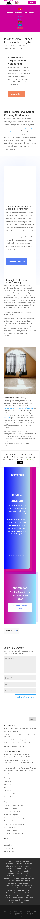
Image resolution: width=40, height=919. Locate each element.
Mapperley (19, 885)
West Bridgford (14, 900)
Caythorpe (27, 868)
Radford (8, 893)
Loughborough (24, 883)
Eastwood (10, 876)
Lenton (27, 881)
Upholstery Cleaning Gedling (14, 746)
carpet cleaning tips (11, 815)
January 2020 (8, 791)
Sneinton (19, 895)
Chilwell (11, 871)
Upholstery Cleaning (11, 830)
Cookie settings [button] (30, 460)
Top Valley (29, 898)
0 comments (21, 48)
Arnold (11, 861)
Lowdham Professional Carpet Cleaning (17, 740)
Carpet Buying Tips (10, 808)
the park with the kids (20, 326)
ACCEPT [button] (20, 463)
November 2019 (9, 794)
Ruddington (18, 893)
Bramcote (18, 866)
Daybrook (20, 873)
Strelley (7, 898)
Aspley (18, 861)
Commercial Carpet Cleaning (14, 818)
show (15, 630)
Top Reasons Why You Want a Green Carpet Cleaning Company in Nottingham (20, 770)
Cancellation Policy (19, 902)
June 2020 (7, 781)
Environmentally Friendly (12, 821)
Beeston (26, 861)
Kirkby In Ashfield (27, 878)
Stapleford (28, 895)
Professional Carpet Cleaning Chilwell (17, 743)
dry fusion (7, 418)
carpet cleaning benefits (12, 812)
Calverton (9, 868)
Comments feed (9, 848)
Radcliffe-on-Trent (24, 890)
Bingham (9, 866)
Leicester (19, 881)
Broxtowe (28, 866)
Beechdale (9, 864)
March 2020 (8, 787)
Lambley (11, 881)
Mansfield (28, 885)
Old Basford (11, 890)
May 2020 (7, 784)
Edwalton (19, 876)
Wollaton (25, 900)
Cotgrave (10, 873)
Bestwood (19, 864)
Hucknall (7, 878)
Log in (6, 842)
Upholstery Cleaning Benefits (14, 833)
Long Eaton (12, 883)
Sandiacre (28, 893)
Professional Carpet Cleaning (14, 824)
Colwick (26, 871)
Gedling (28, 876)
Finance (6, 754)
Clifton (19, 871)
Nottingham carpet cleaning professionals (18, 408)
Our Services (16, 94)
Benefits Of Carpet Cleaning (13, 805)
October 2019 (8, 797)
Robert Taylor (10, 46)
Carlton (18, 868)
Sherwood (9, 895)
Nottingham (21, 888)
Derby (28, 873)
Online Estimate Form (20, 607)
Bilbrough (28, 864)
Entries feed (8, 845)
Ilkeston (16, 878)
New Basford (9, 888)
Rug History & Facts (10, 827)
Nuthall (30, 888)
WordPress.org (9, 851)
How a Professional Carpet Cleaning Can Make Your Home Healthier (19, 762)
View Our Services (17, 261)
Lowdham (9, 885)
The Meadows (18, 898)
